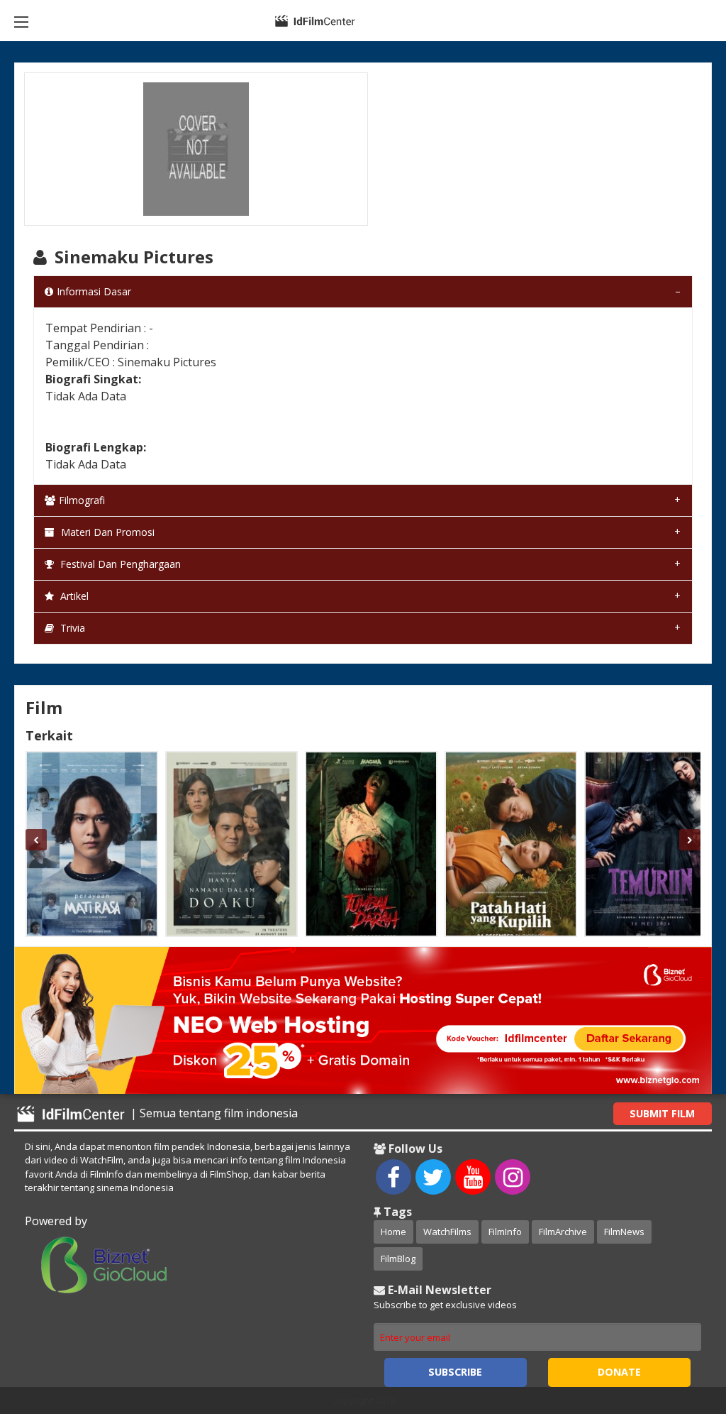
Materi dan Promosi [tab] (106, 532)
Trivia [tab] (71, 628)
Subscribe (455, 1372)
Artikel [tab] (73, 596)
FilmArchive (563, 1231)
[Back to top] (680, 1325)
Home (393, 1231)
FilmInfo (505, 1231)
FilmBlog (398, 1258)
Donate (619, 1372)
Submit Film (662, 1113)
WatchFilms (447, 1231)
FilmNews (624, 1231)
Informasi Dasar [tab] (94, 291)
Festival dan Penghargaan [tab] (119, 564)
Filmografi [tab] (82, 500)
